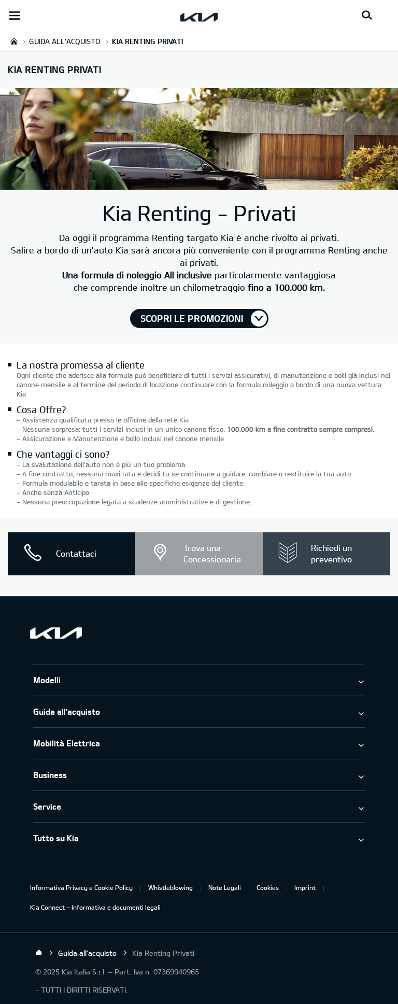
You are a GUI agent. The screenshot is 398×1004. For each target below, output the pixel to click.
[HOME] (14, 41)
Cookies (268, 887)
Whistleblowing (170, 887)
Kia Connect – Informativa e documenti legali (95, 907)
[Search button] (367, 15)
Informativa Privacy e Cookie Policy (81, 887)
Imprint (305, 887)
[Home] (38, 953)
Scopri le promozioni (191, 318)
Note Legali (224, 887)
